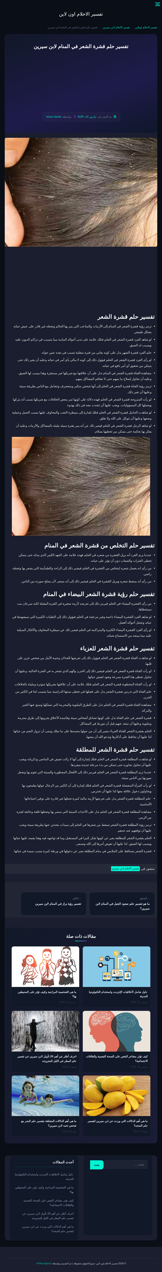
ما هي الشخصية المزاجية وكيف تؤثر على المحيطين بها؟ (44, 1190)
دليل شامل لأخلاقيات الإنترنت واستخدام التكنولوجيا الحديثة (44, 1176)
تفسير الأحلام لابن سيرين (116, 27)
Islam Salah (53, 116)
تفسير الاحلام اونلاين (146, 27)
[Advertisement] (81, 81)
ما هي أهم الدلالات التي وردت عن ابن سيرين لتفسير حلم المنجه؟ (48, 1229)
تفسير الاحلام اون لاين (81, 14)
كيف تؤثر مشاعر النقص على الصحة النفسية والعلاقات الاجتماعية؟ (49, 1203)
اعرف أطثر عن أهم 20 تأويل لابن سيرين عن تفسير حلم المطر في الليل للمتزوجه (48, 1216)
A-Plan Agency (44, 1263)
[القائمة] (157, 4)
